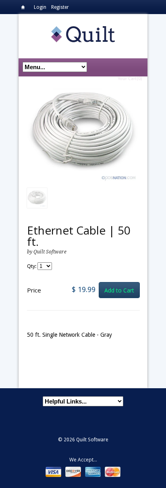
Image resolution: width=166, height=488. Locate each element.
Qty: (32, 266)
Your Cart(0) (130, 78)
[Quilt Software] (83, 34)
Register (60, 7)
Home (25, 8)
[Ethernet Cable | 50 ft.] (83, 136)
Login (40, 7)
